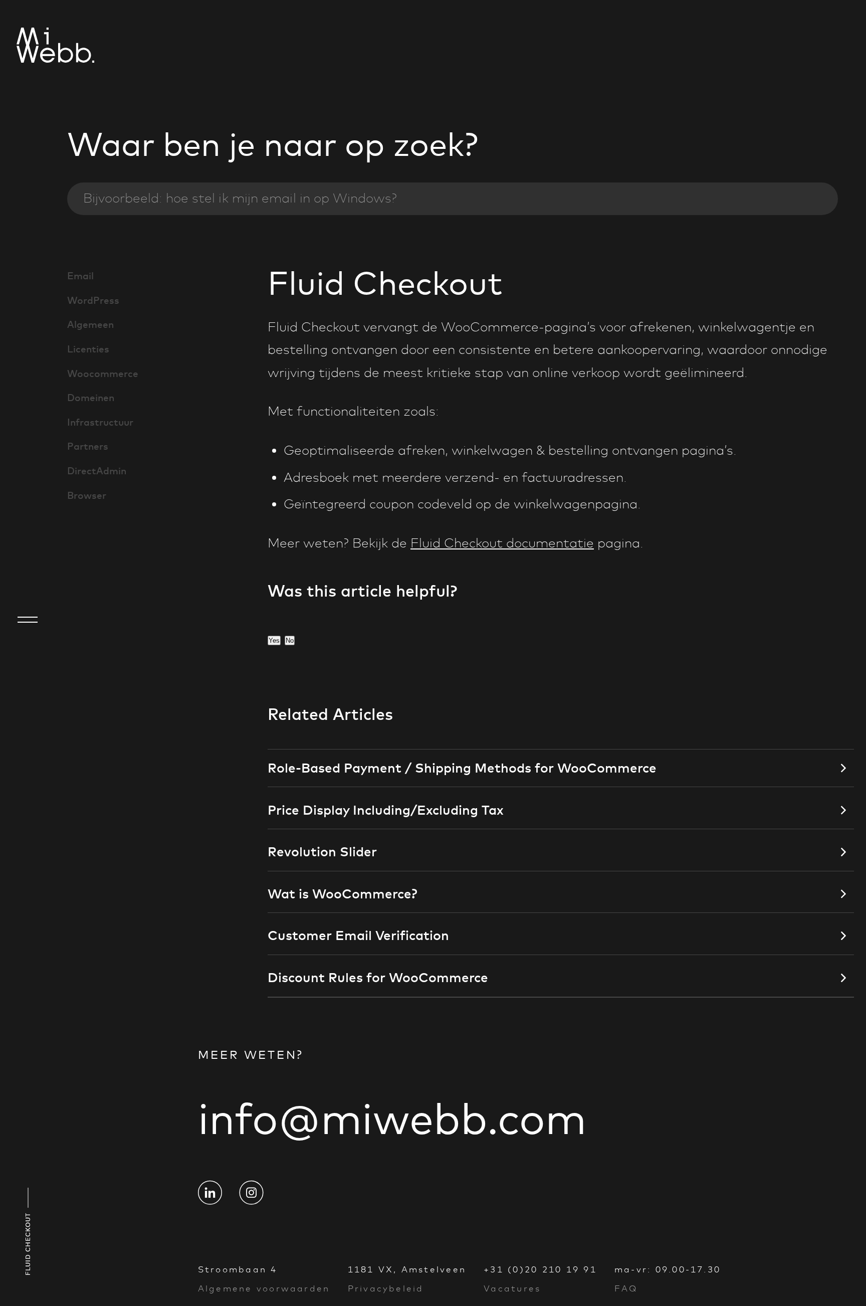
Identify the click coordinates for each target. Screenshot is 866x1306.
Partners (87, 446)
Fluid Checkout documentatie (502, 543)
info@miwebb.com (392, 1118)
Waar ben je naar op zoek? (272, 144)
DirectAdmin (96, 471)
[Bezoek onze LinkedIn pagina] (210, 1192)
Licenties (88, 349)
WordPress (93, 300)
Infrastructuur (100, 422)
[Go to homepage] (28, 47)
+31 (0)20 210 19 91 (540, 1269)
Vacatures (512, 1288)
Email (80, 276)
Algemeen (90, 324)
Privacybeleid (386, 1288)
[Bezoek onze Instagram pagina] (251, 1192)
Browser (86, 495)
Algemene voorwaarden (264, 1288)
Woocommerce (102, 373)
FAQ (626, 1288)
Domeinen (90, 398)
